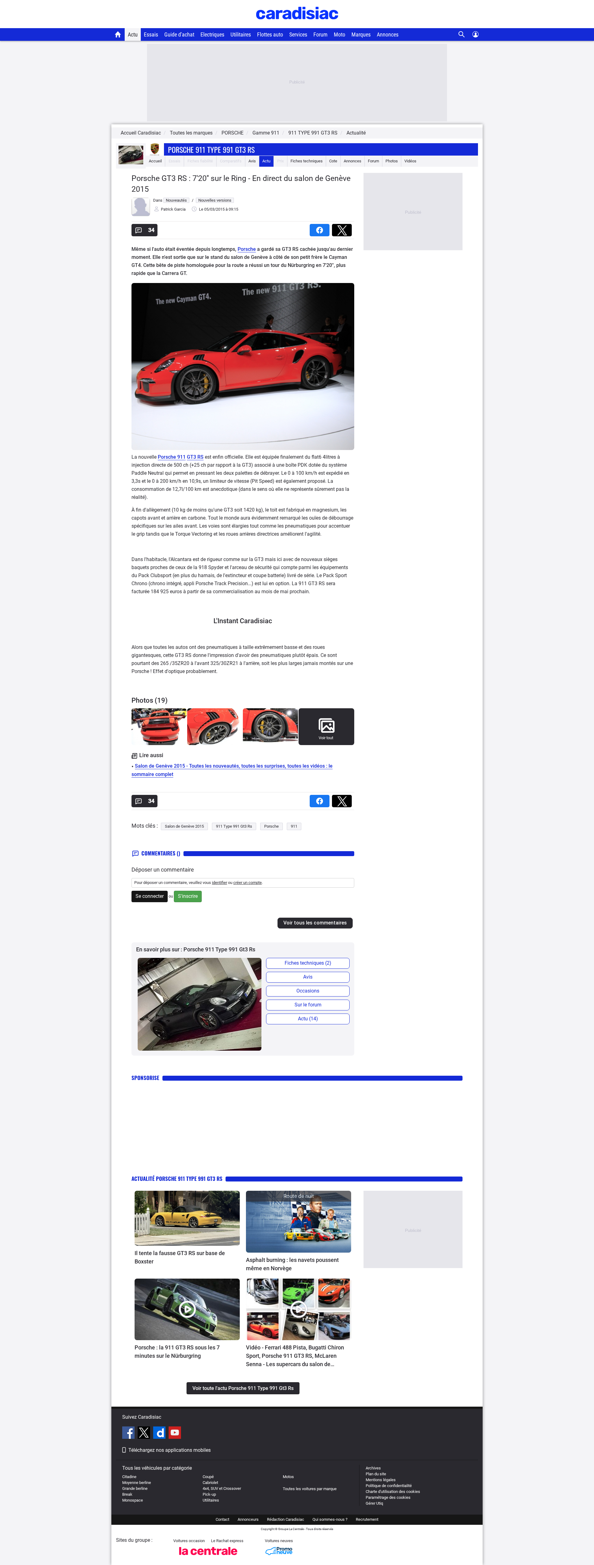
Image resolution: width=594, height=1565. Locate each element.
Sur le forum (308, 1005)
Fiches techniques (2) (308, 963)
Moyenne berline (136, 1482)
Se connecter (150, 896)
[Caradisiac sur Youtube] (175, 1433)
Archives (373, 1468)
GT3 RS (195, 457)
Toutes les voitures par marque (310, 1488)
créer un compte (247, 882)
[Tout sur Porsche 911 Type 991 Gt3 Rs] (130, 163)
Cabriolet (210, 1482)
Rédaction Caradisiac (285, 1519)
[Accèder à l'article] (187, 1218)
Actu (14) (308, 1019)
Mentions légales (381, 1479)
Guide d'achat (179, 34)
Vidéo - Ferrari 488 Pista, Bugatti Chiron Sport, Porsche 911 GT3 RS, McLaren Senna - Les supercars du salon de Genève (295, 1356)
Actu (133, 34)
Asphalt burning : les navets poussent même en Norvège (293, 1264)
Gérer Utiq (374, 1503)
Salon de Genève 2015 (184, 826)
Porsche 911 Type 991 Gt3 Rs (211, 149)
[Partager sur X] (343, 228)
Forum (320, 34)
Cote (333, 161)
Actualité (356, 133)
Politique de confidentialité (389, 1485)
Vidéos (410, 161)
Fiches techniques (307, 161)
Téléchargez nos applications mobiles (169, 1450)
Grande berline (135, 1488)
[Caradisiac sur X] (145, 1433)
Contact (222, 1519)
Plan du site (376, 1474)
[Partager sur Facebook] (321, 228)
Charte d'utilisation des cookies (393, 1491)
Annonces (387, 34)
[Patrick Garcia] (140, 214)
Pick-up (209, 1494)
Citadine (129, 1476)
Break (127, 1494)
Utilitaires (240, 34)
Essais (151, 34)
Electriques (212, 34)
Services (298, 34)
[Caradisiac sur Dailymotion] (160, 1433)
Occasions (307, 991)
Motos (288, 1476)
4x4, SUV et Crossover (222, 1488)
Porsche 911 (172, 457)
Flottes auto (270, 34)
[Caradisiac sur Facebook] (129, 1433)
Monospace (132, 1500)
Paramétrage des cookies (388, 1497)
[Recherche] (462, 34)
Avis (252, 161)
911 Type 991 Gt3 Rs (234, 826)
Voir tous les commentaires (315, 923)
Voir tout (326, 737)
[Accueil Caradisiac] (118, 34)
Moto (339, 34)
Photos (391, 161)
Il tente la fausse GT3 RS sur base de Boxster (180, 1257)
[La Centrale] (208, 1556)
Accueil (155, 161)
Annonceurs (248, 1519)
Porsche (247, 249)
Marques (361, 34)
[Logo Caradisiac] (297, 25)
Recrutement (367, 1519)
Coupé (208, 1476)
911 (294, 826)
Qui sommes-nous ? (329, 1519)
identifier (219, 882)
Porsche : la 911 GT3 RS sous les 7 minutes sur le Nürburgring (177, 1351)
